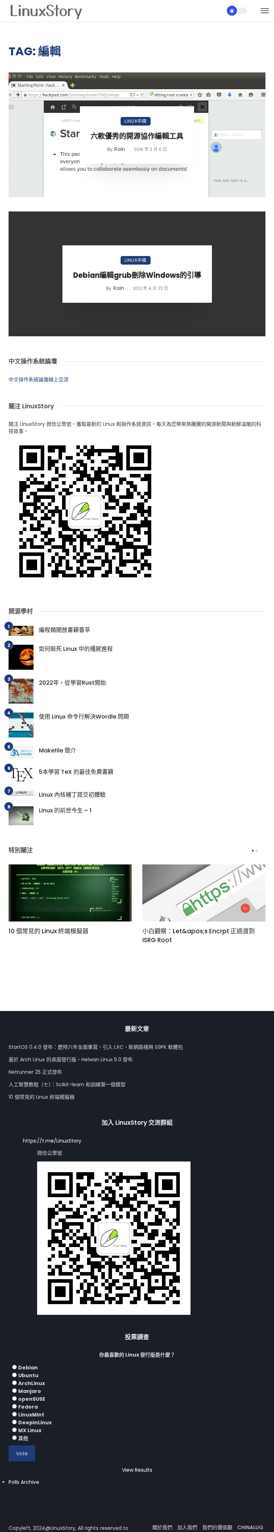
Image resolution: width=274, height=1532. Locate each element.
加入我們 (187, 1527)
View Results (137, 1470)
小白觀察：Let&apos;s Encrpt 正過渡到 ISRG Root (198, 936)
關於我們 (162, 1527)
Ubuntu (28, 1375)
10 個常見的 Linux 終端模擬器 (48, 931)
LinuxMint (31, 1414)
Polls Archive (24, 1482)
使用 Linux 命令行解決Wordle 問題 (84, 717)
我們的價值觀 (217, 1527)
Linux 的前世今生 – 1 (65, 810)
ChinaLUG (250, 1527)
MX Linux (29, 1430)
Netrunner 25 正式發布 (35, 1072)
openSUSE (31, 1399)
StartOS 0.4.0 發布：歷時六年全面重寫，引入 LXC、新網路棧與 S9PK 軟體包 (96, 1047)
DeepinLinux (35, 1422)
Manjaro (29, 1391)
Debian (28, 1367)
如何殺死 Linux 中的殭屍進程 (76, 649)
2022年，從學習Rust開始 (72, 683)
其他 (23, 1438)
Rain (119, 149)
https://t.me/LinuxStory (52, 1140)
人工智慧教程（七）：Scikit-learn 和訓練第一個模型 (67, 1084)
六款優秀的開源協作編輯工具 (137, 136)
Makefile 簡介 (57, 750)
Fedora (28, 1406)
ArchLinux (31, 1383)
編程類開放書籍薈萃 (64, 630)
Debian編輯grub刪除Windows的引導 (137, 275)
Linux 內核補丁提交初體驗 (72, 795)
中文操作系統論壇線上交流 (38, 379)
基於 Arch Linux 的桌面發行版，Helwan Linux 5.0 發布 (71, 1059)
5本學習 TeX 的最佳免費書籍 (76, 772)
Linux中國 (136, 121)
